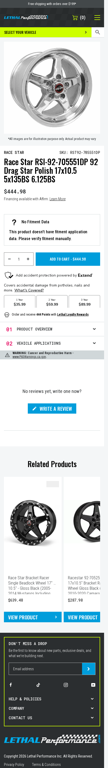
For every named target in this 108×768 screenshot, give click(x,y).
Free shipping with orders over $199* (52, 4)
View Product (23, 617)
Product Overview (34, 329)
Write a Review (56, 409)
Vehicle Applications (39, 343)
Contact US (20, 717)
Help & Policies (25, 698)
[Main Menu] (94, 17)
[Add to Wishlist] (52, 484)
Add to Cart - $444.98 (68, 259)
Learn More (58, 199)
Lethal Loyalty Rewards (73, 314)
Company (16, 708)
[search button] (97, 32)
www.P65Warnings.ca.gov (29, 357)
